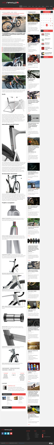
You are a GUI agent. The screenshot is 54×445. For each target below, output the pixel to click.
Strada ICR (10, 369)
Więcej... (29, 33)
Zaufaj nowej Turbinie (32, 291)
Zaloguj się (36, 435)
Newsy (39, 6)
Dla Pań (51, 6)
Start (21, 6)
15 (50, 20)
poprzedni (6, 373)
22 (50, 22)
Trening (43, 6)
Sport (36, 6)
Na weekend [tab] (46, 57)
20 (46, 22)
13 (46, 20)
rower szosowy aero (5, 368)
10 (41, 20)
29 (50, 25)
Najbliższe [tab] (46, 30)
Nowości (15, 12)
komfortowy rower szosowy (14, 368)
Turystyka (47, 6)
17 (41, 22)
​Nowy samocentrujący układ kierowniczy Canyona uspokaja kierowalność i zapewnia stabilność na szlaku (33, 125)
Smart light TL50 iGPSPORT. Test (17, 8)
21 (48, 22)
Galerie (29, 6)
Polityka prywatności (21, 443)
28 (43, 15)
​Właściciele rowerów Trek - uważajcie (21, 398)
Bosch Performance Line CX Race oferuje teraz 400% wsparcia (33, 207)
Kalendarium (25, 6)
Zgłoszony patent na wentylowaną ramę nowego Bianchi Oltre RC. (33, 172)
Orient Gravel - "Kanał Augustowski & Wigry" (48, 48)
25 (43, 25)
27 (41, 15)
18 (43, 22)
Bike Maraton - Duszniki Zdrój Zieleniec (47, 34)
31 (48, 15)
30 (46, 15)
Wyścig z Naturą (47, 38)
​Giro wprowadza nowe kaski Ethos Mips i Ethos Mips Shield (33, 44)
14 (48, 20)
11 (43, 20)
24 (41, 25)
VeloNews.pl (8, 12)
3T (13, 369)
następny (22, 373)
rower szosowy (4, 369)
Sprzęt (33, 6)
